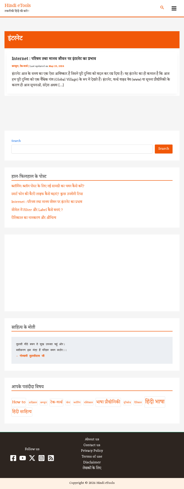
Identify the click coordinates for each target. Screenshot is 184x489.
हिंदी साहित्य (22, 412)
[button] (162, 8)
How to (18, 402)
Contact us (91, 445)
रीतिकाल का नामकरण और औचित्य (33, 218)
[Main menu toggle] (174, 8)
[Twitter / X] (32, 458)
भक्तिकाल (88, 403)
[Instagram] (41, 458)
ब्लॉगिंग (77, 403)
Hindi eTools (17, 6)
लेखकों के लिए (92, 468)
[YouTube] (22, 458)
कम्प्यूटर (15, 66)
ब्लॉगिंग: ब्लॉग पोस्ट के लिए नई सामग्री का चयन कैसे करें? (48, 186)
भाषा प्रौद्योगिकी (108, 402)
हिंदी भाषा (154, 402)
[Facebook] (13, 458)
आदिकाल (33, 403)
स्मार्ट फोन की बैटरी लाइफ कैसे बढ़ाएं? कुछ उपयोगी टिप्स (47, 194)
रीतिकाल (138, 403)
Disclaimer (92, 463)
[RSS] (51, 458)
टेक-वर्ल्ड (24, 66)
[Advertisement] (92, 272)
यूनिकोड (127, 403)
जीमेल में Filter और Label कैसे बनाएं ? (37, 210)
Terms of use (92, 457)
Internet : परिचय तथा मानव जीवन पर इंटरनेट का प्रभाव (54, 59)
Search (16, 141)
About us (92, 440)
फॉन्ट (68, 403)
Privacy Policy (92, 451)
